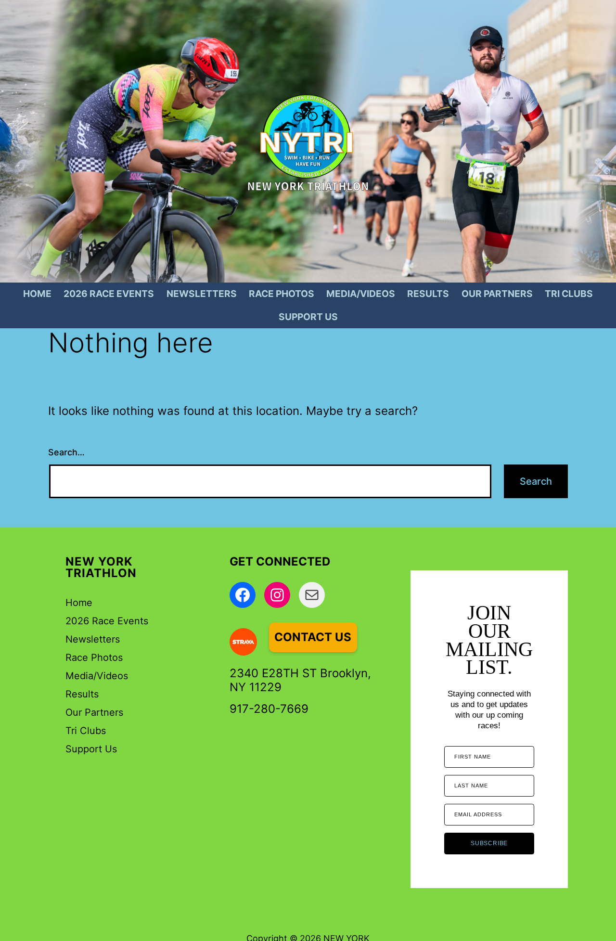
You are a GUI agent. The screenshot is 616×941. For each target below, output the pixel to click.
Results (428, 293)
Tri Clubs (569, 293)
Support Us (308, 316)
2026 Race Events (109, 293)
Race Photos (281, 293)
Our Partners (497, 293)
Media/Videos (360, 293)
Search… (66, 452)
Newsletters (202, 293)
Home (37, 293)
